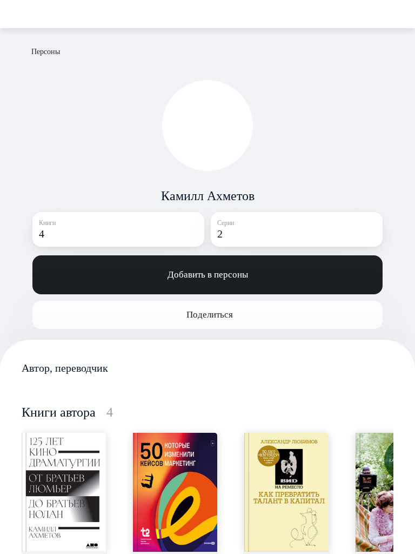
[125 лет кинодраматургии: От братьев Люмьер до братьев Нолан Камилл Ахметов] (64, 492)
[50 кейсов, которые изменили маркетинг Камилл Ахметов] (175, 492)
